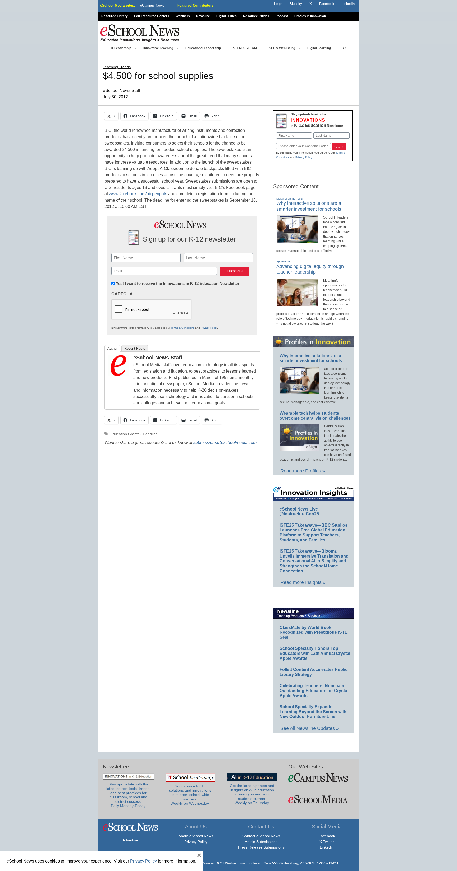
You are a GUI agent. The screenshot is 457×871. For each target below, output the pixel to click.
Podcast (282, 16)
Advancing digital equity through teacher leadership (310, 269)
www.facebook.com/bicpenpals (138, 194)
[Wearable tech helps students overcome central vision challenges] (299, 449)
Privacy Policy (209, 327)
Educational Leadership (203, 48)
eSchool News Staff (157, 357)
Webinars (183, 16)
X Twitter (326, 842)
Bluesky (296, 4)
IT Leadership (121, 48)
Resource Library (114, 16)
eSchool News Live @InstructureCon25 (299, 511)
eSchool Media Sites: (117, 5)
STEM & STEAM (245, 48)
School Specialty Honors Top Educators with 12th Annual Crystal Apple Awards (315, 653)
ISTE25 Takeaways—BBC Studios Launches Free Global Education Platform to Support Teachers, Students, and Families (314, 532)
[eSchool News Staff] (118, 374)
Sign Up (339, 147)
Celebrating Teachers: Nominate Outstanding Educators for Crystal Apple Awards (314, 690)
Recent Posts (134, 348)
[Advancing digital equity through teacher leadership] (297, 304)
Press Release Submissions (261, 847)
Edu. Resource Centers (151, 16)
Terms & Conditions (182, 327)
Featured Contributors (195, 5)
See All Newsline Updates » (309, 728)
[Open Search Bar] (344, 48)
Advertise (130, 840)
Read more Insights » (303, 582)
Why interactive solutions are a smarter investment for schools (311, 358)
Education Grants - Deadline (134, 434)
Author (112, 348)
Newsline (203, 16)
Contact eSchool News (261, 836)
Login (278, 4)
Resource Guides (256, 16)
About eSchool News (196, 836)
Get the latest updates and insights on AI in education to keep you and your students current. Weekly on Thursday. (252, 794)
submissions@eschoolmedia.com (225, 442)
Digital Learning (319, 48)
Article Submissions (261, 842)
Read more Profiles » (302, 471)
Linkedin (327, 847)
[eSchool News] (140, 33)
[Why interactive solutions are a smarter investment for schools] (297, 241)
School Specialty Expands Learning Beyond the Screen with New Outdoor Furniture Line (313, 712)
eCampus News (152, 5)
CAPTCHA (122, 294)
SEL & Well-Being (282, 48)
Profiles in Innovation (310, 16)
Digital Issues (226, 16)
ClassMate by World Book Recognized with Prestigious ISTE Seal (314, 632)
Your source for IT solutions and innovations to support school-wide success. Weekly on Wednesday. (190, 794)
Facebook (326, 836)
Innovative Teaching (158, 48)
